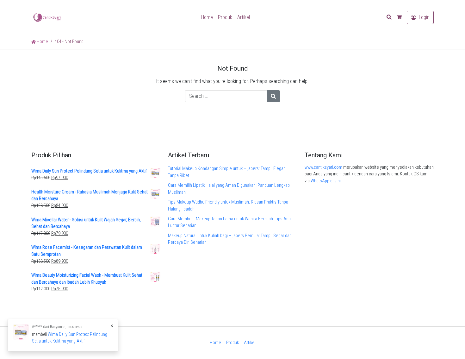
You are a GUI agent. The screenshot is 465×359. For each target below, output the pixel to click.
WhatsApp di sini (326, 181)
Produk (225, 17)
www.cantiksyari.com (323, 167)
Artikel (243, 17)
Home (207, 17)
